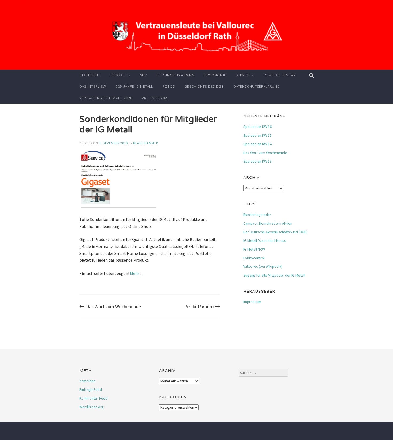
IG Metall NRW (254, 249)
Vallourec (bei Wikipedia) (262, 266)
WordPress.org (91, 406)
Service (243, 75)
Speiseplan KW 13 (257, 161)
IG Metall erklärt (281, 75)
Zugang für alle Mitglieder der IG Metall (274, 275)
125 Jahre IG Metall (134, 86)
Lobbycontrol (254, 257)
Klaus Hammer (145, 143)
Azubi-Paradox (200, 306)
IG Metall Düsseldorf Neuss (264, 240)
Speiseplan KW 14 (257, 143)
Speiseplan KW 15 (257, 135)
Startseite (89, 75)
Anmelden (87, 380)
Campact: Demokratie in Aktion (267, 223)
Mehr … (137, 273)
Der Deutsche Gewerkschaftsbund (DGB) (275, 231)
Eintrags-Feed (90, 389)
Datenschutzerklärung (256, 86)
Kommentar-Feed (93, 398)
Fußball (117, 75)
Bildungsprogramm (175, 75)
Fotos (169, 86)
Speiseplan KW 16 (257, 126)
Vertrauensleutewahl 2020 (105, 97)
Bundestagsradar (257, 214)
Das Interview (92, 86)
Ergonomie (215, 75)
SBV (143, 75)
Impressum (252, 301)
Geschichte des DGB (204, 86)
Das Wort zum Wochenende (113, 306)
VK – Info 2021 (155, 97)
